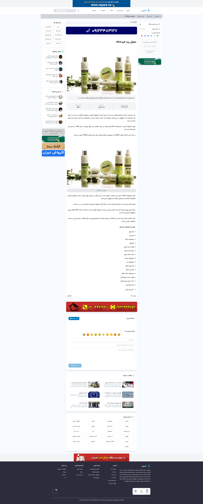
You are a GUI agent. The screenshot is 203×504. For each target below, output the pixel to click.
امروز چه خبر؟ (79, 475)
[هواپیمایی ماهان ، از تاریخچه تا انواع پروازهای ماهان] (118, 395)
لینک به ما (113, 478)
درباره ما (114, 472)
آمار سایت (113, 475)
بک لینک (64, 475)
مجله (81, 472)
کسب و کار (149, 16)
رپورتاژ (64, 472)
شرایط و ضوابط (95, 472)
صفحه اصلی (79, 469)
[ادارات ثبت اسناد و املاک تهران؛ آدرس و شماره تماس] (118, 384)
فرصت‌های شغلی (112, 480)
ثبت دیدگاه (75, 318)
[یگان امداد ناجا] (85, 405)
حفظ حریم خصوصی (94, 469)
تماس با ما (113, 469)
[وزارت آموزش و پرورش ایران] (118, 405)
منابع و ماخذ (96, 478)
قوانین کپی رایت (112, 483)
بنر (65, 478)
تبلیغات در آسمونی (61, 469)
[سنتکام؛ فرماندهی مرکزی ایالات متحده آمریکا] (85, 384)
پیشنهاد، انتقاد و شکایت (93, 475)
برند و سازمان (141, 16)
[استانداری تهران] (85, 395)
